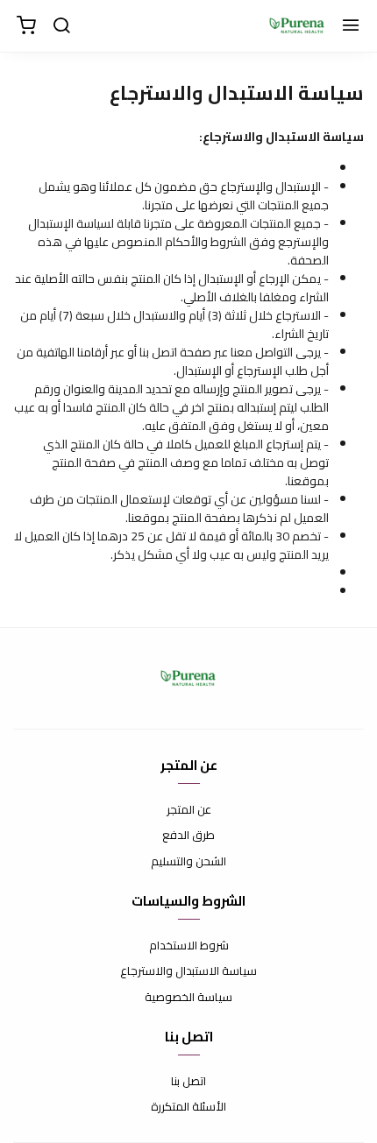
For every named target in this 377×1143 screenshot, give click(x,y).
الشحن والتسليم (188, 862)
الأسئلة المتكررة (188, 1107)
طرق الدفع (188, 835)
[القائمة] (351, 26)
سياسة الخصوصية (188, 997)
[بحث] (61, 26)
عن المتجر (189, 810)
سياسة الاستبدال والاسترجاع (188, 971)
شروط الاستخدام (189, 946)
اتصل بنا (188, 1081)
